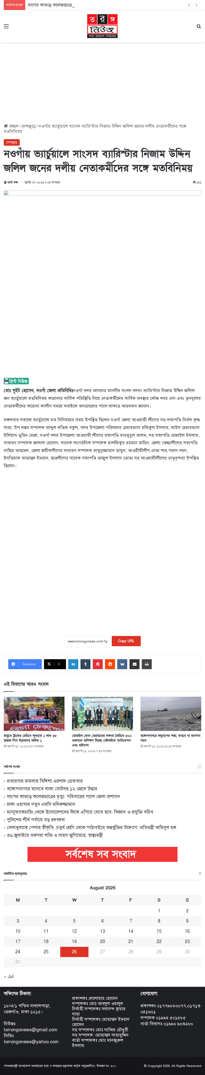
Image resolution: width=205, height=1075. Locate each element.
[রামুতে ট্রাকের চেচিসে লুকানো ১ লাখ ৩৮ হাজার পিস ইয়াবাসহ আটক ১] (34, 714)
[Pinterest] (98, 664)
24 (17, 952)
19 (74, 941)
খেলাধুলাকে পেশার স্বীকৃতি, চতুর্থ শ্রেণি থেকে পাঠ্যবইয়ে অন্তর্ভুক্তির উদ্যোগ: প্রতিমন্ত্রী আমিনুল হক (91, 827)
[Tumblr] (85, 664)
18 (46, 941)
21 (130, 941)
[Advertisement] (102, 81)
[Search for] (198, 28)
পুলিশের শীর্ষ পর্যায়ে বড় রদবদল (36, 820)
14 (130, 931)
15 (159, 931)
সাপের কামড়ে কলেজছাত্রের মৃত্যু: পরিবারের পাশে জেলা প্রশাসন (82, 5)
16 (187, 931)
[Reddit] (110, 664)
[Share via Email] (135, 664)
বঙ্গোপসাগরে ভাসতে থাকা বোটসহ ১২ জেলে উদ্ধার (52, 789)
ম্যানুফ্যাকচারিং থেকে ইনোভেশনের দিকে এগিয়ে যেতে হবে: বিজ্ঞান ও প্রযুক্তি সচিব (80, 812)
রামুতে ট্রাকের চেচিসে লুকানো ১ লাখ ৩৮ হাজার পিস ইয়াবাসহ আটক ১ (30, 738)
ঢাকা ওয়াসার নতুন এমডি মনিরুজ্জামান (41, 804)
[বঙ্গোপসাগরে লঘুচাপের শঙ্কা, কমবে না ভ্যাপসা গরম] (170, 714)
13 (102, 931)
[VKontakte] (122, 664)
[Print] (147, 664)
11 (46, 931)
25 (46, 952)
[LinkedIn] (73, 664)
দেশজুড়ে (28, 126)
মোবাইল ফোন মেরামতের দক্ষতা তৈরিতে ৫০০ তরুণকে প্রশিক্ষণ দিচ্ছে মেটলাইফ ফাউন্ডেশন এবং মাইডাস (102, 740)
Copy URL (126, 641)
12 (74, 931)
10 (17, 931)
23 (187, 941)
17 (17, 941)
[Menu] (6, 28)
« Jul (9, 976)
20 (102, 941)
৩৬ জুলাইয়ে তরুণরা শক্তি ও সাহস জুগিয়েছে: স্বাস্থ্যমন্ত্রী (55, 835)
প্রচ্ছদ (13, 126)
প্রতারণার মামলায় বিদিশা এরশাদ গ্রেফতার (45, 781)
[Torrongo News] (102, 26)
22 (159, 941)
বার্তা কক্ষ (13, 182)
